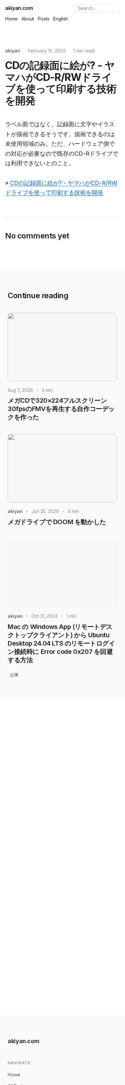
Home (11, 18)
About (27, 18)
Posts (43, 18)
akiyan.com (19, 8)
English (60, 18)
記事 (14, 674)
